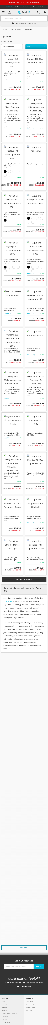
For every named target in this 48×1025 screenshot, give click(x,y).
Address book (30, 1007)
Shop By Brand (16, 29)
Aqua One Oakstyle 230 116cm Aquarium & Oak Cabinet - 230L (12, 350)
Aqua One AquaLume (35, 164)
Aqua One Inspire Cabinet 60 (33, 349)
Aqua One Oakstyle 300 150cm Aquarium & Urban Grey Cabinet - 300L (35, 119)
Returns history (31, 1004)
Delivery (4, 1004)
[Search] (43, 18)
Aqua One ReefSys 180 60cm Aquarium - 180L (35, 213)
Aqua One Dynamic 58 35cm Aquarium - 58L (35, 309)
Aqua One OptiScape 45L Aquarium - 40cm (35, 559)
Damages (5, 1016)
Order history (30, 1001)
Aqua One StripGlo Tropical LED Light (34, 517)
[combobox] (21, 18)
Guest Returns (6, 1023)
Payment (5, 1007)
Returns (4, 1020)
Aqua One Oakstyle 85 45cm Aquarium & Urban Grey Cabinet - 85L (35, 392)
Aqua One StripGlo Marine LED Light (11, 559)
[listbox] (12, 79)
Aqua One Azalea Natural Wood (10, 309)
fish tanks (7, 601)
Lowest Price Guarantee (9, 1013)
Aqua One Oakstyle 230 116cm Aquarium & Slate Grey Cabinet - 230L (12, 119)
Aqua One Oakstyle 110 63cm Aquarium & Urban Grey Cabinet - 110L (12, 475)
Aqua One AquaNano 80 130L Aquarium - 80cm (11, 518)
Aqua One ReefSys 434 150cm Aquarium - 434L (12, 166)
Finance (4, 1010)
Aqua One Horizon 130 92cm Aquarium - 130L (35, 73)
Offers (4, 1001)
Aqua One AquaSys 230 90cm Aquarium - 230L (35, 261)
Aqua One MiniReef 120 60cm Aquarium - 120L (12, 214)
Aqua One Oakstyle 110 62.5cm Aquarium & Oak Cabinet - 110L (12, 391)
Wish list (29, 1010)
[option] (5, 79)
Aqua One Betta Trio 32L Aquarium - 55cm (12, 434)
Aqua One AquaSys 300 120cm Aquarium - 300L (12, 261)
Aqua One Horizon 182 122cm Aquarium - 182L (12, 73)
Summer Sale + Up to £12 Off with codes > (24, 2)
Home (5, 29)
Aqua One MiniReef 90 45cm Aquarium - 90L (35, 474)
